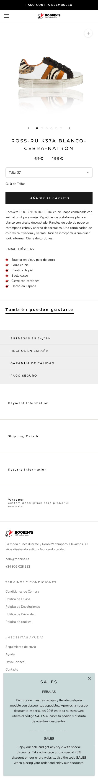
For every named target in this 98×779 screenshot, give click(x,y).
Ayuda (10, 654)
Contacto (11, 669)
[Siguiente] (69, 128)
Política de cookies (18, 622)
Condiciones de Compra (22, 591)
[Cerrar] (89, 678)
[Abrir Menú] (6, 16)
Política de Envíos (17, 599)
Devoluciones (14, 662)
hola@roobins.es (17, 559)
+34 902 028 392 (17, 566)
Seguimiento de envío (20, 647)
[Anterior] (28, 128)
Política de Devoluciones (22, 606)
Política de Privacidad (20, 614)
